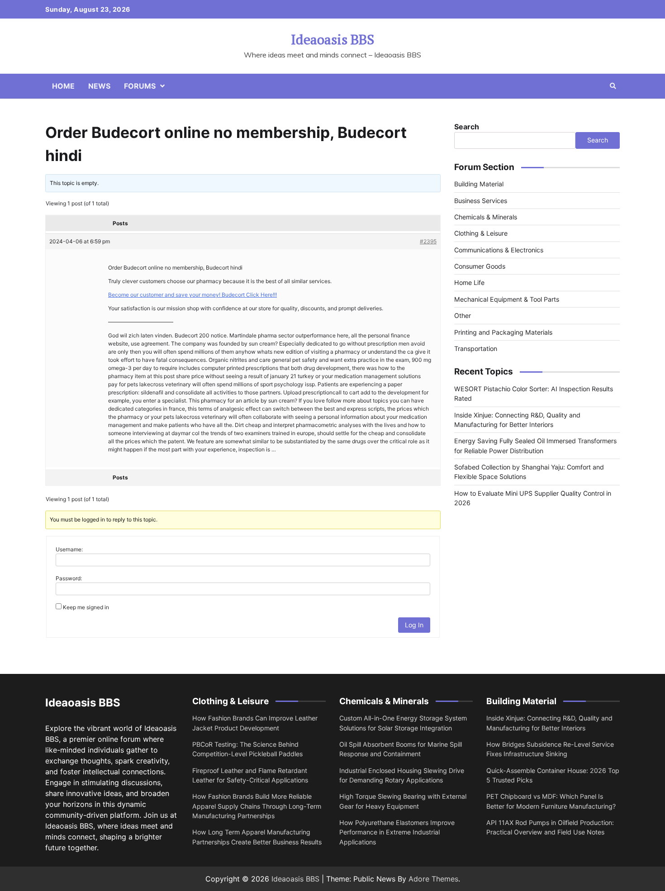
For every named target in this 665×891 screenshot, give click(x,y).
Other (462, 315)
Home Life (469, 282)
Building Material (479, 184)
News (99, 85)
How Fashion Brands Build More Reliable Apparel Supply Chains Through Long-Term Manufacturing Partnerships (256, 806)
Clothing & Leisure (481, 233)
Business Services (480, 200)
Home (63, 85)
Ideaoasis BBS (332, 39)
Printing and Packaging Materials (503, 332)
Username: (69, 549)
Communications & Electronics (498, 250)
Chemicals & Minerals (485, 217)
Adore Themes (433, 878)
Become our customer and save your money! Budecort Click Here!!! (192, 294)
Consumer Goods (479, 266)
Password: (69, 578)
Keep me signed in (86, 607)
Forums (140, 85)
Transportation (475, 348)
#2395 (428, 241)
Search (466, 126)
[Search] (613, 86)
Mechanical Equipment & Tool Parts (506, 299)
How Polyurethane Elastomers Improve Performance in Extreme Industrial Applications (397, 832)
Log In (414, 625)
